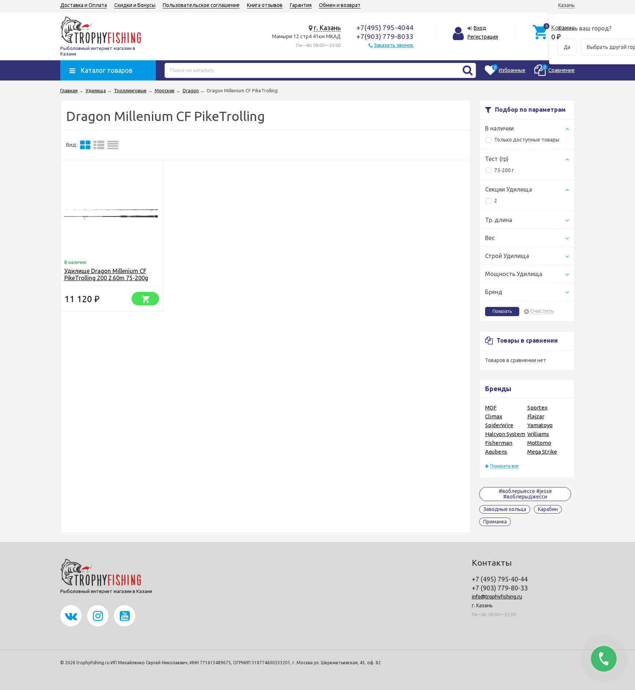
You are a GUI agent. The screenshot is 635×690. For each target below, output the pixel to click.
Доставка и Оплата (83, 5)
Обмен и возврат (339, 5)
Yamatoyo (540, 425)
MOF (490, 407)
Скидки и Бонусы (134, 5)
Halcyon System (505, 434)
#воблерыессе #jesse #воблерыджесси (525, 494)
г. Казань (327, 27)
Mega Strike (542, 451)
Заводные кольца (504, 509)
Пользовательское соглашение (201, 5)
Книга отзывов (265, 5)
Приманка (495, 522)
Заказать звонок (393, 45)
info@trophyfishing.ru (497, 597)
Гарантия (301, 5)
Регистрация (482, 37)
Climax (493, 416)
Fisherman (498, 443)
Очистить (542, 311)
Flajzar (535, 416)
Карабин (548, 509)
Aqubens (496, 451)
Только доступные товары (526, 140)
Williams (538, 434)
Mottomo (539, 443)
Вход (480, 28)
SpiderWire (499, 425)
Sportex (537, 407)
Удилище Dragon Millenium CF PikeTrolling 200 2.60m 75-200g (106, 274)
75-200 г (504, 170)
